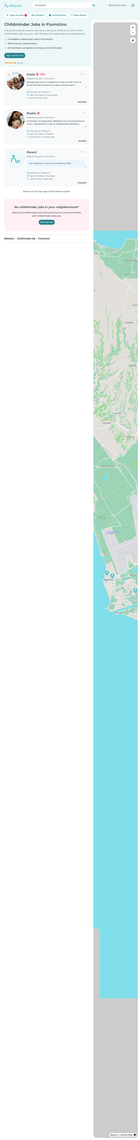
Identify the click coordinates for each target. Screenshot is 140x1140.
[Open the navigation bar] (133, 5)
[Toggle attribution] (134, 1134)
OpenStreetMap (126, 1135)
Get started (46, 222)
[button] (135, 590)
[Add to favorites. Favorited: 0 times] (84, 113)
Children (39, 15)
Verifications (58, 15)
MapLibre (114, 1135)
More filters (80, 15)
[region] (115, 580)
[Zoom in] (133, 27)
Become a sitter (117, 5)
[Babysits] (13, 5)
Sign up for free (14, 55)
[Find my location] (133, 40)
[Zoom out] (133, 32)
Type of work (17, 15)
